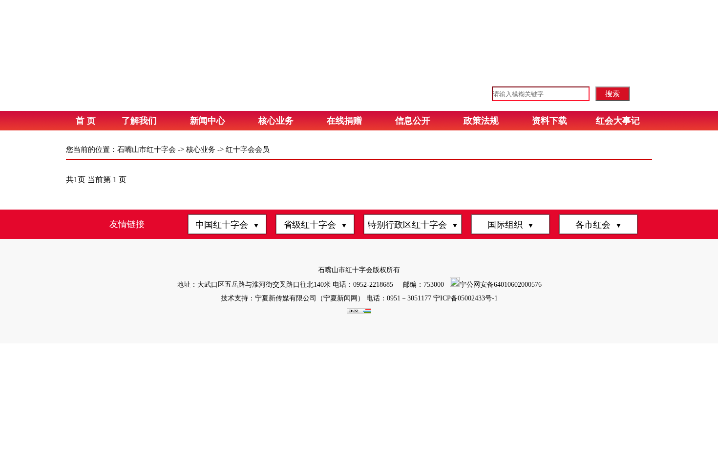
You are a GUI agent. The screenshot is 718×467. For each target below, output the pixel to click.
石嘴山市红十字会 (146, 149)
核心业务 (276, 121)
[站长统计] (359, 312)
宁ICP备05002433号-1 (465, 298)
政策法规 (481, 121)
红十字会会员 (248, 149)
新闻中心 (207, 121)
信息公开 (412, 121)
